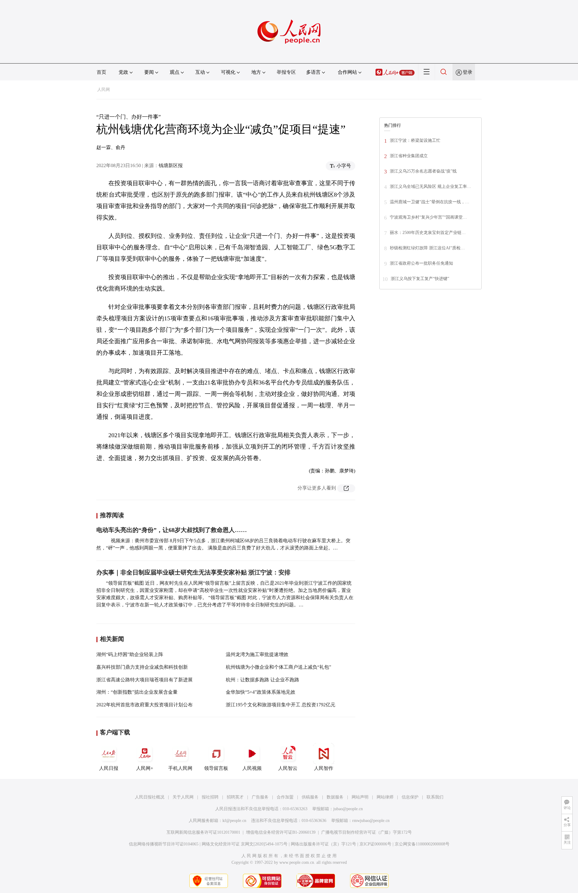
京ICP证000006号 (375, 844)
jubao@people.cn (348, 809)
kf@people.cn (234, 820)
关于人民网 (183, 797)
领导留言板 (216, 768)
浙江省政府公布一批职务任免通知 (421, 263)
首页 (101, 72)
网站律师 (385, 797)
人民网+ (144, 768)
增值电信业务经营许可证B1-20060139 (280, 832)
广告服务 (260, 797)
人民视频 (252, 768)
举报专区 (286, 72)
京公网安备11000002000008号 (422, 844)
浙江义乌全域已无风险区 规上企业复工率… (430, 186)
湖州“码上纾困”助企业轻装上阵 (129, 654)
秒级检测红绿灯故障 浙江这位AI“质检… (427, 248)
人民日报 (108, 768)
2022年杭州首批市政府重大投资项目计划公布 (144, 704)
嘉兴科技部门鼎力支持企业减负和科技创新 (142, 667)
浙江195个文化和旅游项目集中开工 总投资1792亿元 (280, 704)
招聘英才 (235, 797)
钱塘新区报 (171, 165)
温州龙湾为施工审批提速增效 (257, 654)
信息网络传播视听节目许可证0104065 (163, 844)
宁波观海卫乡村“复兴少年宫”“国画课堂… (428, 217)
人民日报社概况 (149, 797)
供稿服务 (310, 797)
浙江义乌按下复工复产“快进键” (420, 278)
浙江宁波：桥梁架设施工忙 (415, 140)
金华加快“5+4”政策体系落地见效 (260, 692)
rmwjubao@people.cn (371, 820)
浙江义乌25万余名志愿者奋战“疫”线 (423, 171)
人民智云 (287, 768)
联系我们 (435, 797)
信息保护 (410, 797)
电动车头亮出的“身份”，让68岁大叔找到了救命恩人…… (171, 530)
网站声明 (360, 797)
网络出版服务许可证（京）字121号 (323, 844)
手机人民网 (180, 768)
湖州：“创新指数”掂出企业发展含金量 (137, 692)
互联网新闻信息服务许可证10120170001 (203, 832)
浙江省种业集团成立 (409, 156)
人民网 (103, 89)
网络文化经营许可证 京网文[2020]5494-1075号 (244, 844)
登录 (467, 72)
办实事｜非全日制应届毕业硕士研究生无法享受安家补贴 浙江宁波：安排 (193, 572)
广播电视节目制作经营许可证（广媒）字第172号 (366, 832)
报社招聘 (210, 797)
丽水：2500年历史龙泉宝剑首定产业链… (428, 232)
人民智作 (323, 768)
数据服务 (335, 797)
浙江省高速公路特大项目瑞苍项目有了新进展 (144, 679)
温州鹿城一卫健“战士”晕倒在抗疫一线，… (429, 202)
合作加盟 (285, 797)
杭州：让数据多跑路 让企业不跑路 (262, 679)
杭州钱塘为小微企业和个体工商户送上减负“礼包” (278, 667)
